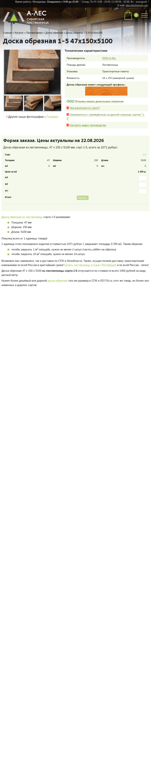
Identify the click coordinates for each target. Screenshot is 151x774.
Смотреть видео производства (87, 125)
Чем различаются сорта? (84, 107)
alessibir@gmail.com (137, 5)
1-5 (143, 155)
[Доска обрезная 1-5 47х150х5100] (32, 72)
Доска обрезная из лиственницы (22, 229)
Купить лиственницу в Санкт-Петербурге (90, 277)
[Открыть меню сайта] (144, 15)
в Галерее (51, 116)
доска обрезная (57, 293)
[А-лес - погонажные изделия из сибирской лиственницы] (26, 25)
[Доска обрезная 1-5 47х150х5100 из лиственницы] (13, 103)
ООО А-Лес (109, 58)
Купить (140, 209)
